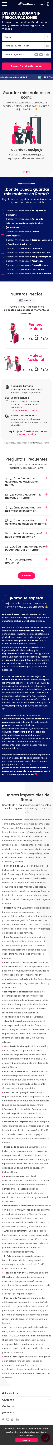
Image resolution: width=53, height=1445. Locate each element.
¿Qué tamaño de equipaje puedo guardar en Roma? (25, 548)
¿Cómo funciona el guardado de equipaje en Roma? (22, 481)
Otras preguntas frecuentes (18, 561)
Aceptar (26, 1440)
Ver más (26, 575)
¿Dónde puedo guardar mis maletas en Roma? (23, 509)
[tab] (24, 172)
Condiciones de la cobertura (24, 410)
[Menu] (4, 4)
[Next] (45, 141)
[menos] (36, 55)
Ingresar (47, 4)
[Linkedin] (18, 1419)
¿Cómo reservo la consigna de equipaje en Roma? (26, 522)
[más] (41, 55)
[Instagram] (8, 1419)
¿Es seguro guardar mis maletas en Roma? (23, 496)
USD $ (28, 300)
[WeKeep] (26, 2)
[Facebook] (4, 1419)
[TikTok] (13, 1419)
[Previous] (7, 141)
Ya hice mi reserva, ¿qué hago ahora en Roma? (23, 535)
